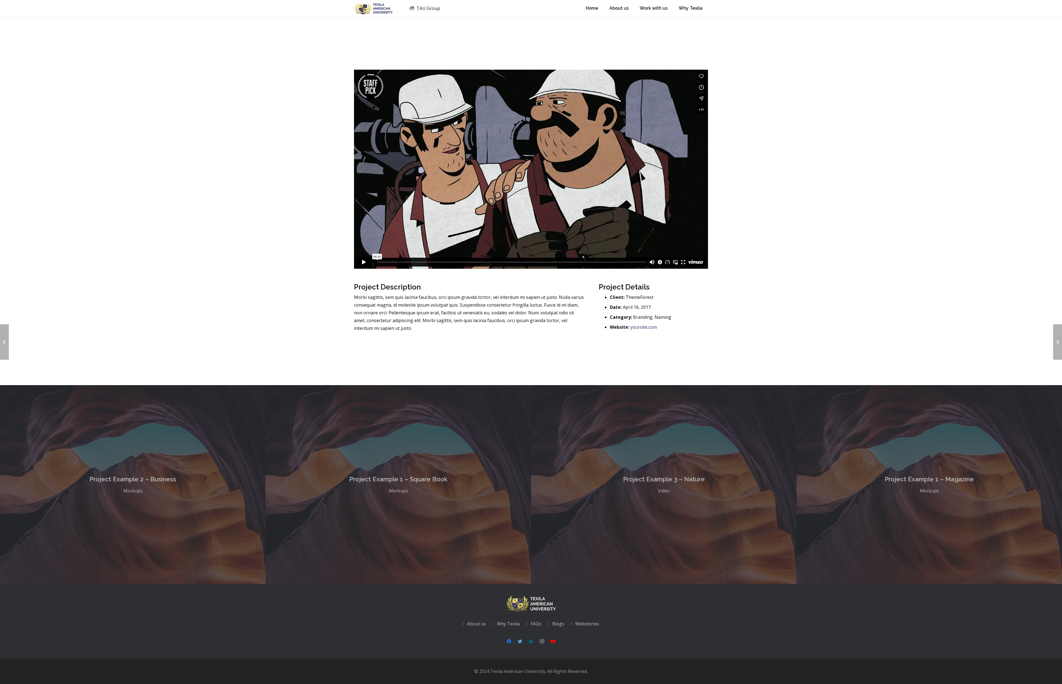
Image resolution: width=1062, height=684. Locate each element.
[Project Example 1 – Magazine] (929, 484)
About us (476, 624)
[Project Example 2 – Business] (133, 484)
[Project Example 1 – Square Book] (398, 484)
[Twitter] (519, 641)
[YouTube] (553, 641)
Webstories (587, 624)
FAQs (536, 624)
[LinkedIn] (531, 641)
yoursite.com (643, 327)
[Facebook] (508, 641)
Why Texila (508, 624)
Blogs (558, 624)
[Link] (373, 8)
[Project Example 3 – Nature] (663, 484)
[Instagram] (542, 641)
